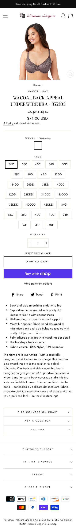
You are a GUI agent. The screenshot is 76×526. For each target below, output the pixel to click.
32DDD (28, 194)
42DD (12, 194)
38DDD (13, 204)
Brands (38, 474)
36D (64, 164)
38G (24, 215)
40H (51, 225)
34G (64, 204)
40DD (60, 184)
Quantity (38, 234)
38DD (45, 184)
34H (65, 215)
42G (52, 215)
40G (38, 215)
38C (24, 164)
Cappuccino (38, 145)
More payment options (38, 283)
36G (10, 215)
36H (24, 225)
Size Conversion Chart (38, 412)
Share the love (38, 487)
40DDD (31, 204)
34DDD (45, 194)
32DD (58, 174)
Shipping (9, 123)
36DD (30, 184)
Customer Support (38, 449)
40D (30, 174)
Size (37, 156)
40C (38, 164)
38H (38, 225)
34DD (15, 184)
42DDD (48, 204)
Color (38, 138)
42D (43, 174)
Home (37, 85)
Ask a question (38, 420)
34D (51, 164)
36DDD (63, 194)
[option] (38, 4)
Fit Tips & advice (38, 461)
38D (16, 174)
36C (11, 164)
